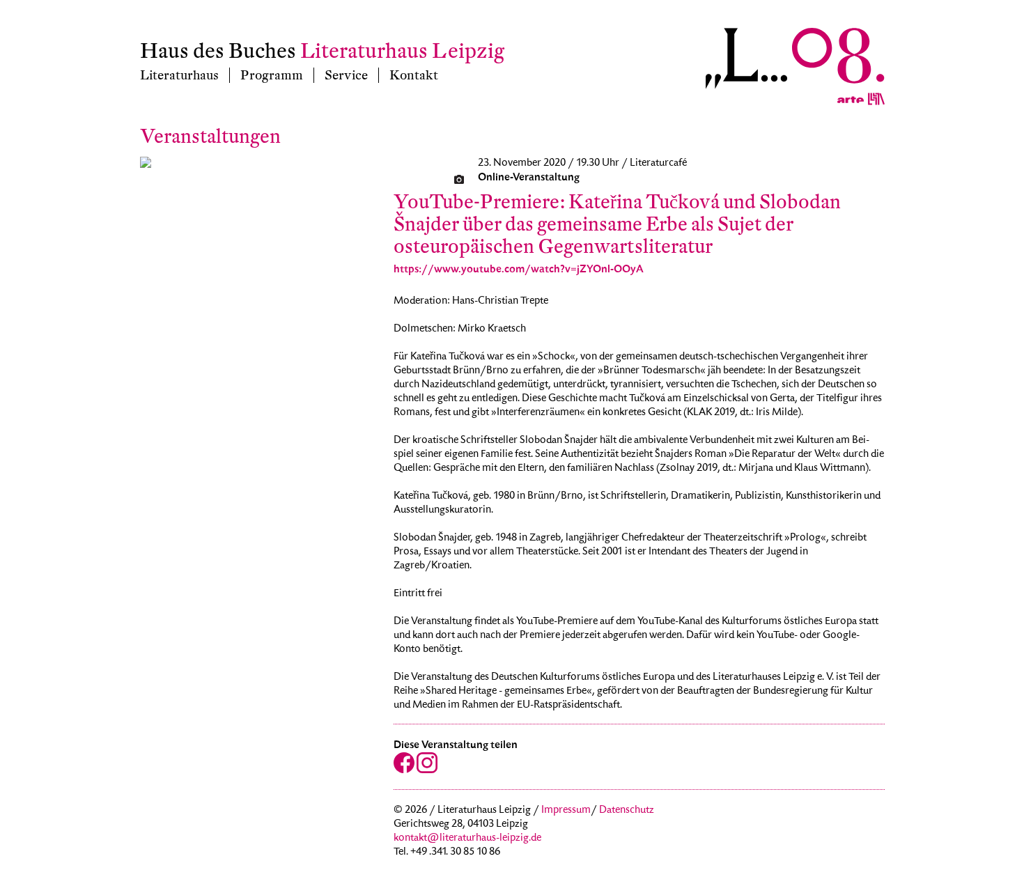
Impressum (566, 810)
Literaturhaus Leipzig (402, 51)
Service (346, 75)
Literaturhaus (179, 75)
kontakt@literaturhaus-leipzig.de (467, 838)
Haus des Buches (218, 51)
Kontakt (413, 75)
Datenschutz (626, 810)
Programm (271, 75)
